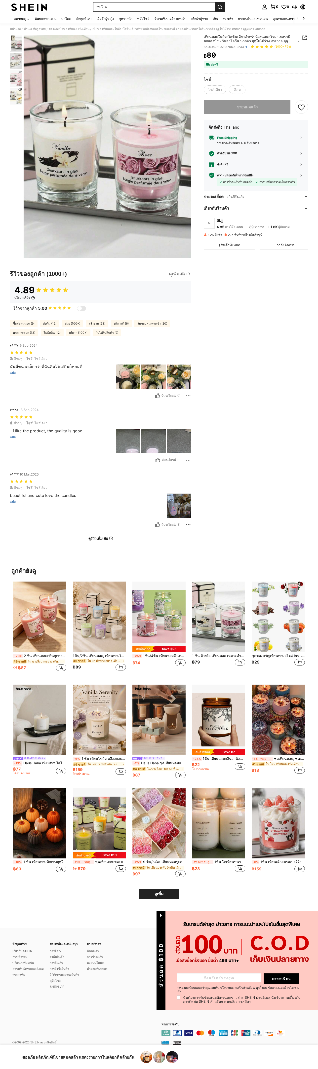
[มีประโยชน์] (157, 396)
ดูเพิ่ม (159, 894)
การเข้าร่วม (19, 957)
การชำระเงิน (95, 957)
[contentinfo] (236, 1033)
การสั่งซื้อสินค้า (59, 969)
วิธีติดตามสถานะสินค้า (64, 975)
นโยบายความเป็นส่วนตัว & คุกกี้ (240, 988)
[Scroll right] (303, 19)
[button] (294, 7)
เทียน (95, 29)
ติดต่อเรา (93, 951)
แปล (13, 372)
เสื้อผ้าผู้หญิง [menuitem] (105, 19)
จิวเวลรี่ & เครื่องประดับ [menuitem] (170, 19)
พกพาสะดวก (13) (24, 332)
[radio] (215, 89)
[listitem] (39, 629)
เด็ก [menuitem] (215, 19)
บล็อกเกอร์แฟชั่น (23, 963)
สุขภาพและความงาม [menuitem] (287, 19)
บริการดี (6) (121, 323)
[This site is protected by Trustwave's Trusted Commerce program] (165, 1042)
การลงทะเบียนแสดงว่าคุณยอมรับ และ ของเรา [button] (238, 989)
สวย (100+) (72, 323)
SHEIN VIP (57, 987)
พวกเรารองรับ (170, 1024)
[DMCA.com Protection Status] (177, 1042)
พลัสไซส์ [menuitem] (143, 19)
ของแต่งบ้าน (57, 29)
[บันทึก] (301, 107)
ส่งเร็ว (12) (49, 323)
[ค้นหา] (220, 7)
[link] (274, 7)
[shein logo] (29, 7)
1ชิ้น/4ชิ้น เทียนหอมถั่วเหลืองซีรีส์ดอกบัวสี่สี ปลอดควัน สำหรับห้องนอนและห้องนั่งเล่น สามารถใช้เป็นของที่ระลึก (159, 656)
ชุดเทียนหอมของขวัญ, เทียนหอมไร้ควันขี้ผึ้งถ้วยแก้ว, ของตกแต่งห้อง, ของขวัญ (99, 862)
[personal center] (265, 7)
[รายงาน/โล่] (188, 396)
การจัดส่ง (56, 951)
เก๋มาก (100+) (78, 332)
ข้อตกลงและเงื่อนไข (281, 988)
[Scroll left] (297, 19)
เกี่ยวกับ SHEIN (22, 951)
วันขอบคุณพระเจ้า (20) (152, 323)
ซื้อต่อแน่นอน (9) (24, 323)
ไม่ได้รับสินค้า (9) (107, 332)
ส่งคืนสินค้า (57, 957)
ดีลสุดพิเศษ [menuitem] (84, 19)
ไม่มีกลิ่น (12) (52, 332)
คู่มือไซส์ (55, 981)
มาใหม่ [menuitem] (66, 19)
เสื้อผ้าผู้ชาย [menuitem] (199, 19)
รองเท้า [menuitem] (228, 19)
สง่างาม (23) (97, 323)
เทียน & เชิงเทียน (78, 29)
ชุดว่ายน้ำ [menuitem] (125, 19)
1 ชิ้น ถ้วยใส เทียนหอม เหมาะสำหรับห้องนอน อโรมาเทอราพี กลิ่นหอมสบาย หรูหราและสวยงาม (218, 656)
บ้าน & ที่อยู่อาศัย (35, 29)
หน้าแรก (15, 29)
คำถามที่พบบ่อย (97, 969)
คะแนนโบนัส (95, 963)
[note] (159, 649)
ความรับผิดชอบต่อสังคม (28, 969)
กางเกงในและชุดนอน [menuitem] (253, 19)
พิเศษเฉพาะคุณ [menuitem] (45, 19)
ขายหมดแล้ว (247, 107)
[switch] (81, 308)
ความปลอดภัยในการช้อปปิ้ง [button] (235, 175)
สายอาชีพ (18, 975)
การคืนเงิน (56, 963)
